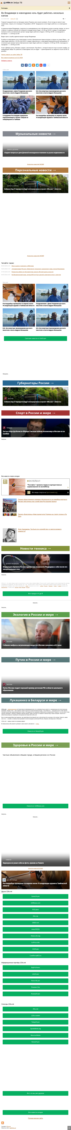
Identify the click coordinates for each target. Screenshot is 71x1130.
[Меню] (68, 2)
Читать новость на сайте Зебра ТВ (11, 54)
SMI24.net (35, 922)
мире (55, 585)
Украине (50, 585)
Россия (27, 587)
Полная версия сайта (35, 1118)
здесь (27, 585)
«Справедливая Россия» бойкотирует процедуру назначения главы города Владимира (38, 269)
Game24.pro (35, 896)
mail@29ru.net (12, 1128)
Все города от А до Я (35, 593)
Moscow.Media (35, 1035)
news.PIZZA (35, 929)
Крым (20, 587)
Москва (23, 587)
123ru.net (6, 70)
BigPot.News (35, 967)
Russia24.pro (35, 994)
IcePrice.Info (35, 942)
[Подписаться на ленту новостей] (2, 1123)
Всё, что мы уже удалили (35, 1093)
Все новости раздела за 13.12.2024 (12, 57)
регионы (16, 587)
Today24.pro (35, 1022)
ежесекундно (4, 587)
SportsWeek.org (35, 1028)
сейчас (41, 585)
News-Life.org (35, 936)
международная (12, 709)
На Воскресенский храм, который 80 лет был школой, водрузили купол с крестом (36, 274)
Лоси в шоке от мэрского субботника (23, 266)
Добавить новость (6, 60)
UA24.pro (35, 949)
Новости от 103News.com (35, 806)
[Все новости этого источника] (17, 19)
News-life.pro (35, 980)
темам (59, 585)
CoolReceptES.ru (35, 955)
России (45, 585)
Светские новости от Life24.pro (35, 338)
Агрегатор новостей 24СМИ (35, 164)
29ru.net (5, 282)
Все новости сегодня (35, 1112)
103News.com (35, 903)
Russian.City (35, 987)
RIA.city (35, 916)
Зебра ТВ (13, 18)
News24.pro (35, 1042)
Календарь (4, 8)
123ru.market (35, 1015)
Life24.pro (35, 974)
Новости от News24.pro (36, 731)
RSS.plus (35, 909)
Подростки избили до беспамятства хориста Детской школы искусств (32, 272)
